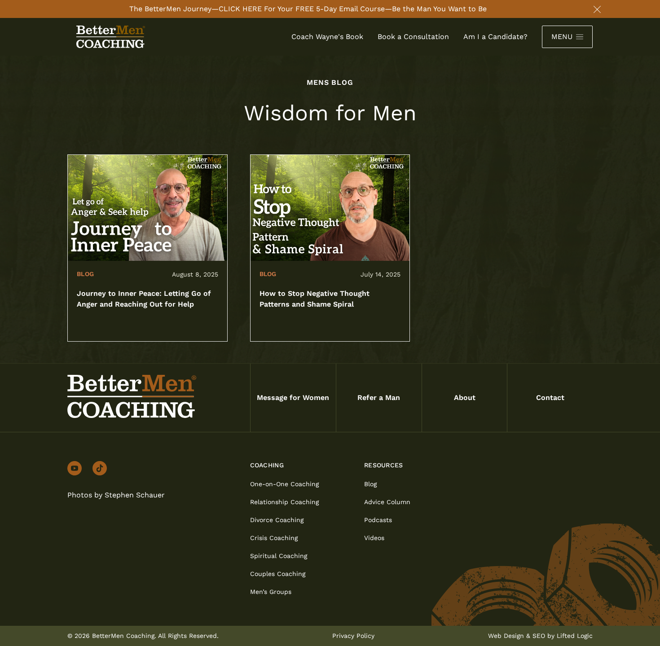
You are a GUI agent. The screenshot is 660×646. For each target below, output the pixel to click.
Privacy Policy (353, 635)
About (464, 397)
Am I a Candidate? (495, 36)
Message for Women (293, 397)
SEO (538, 635)
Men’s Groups (270, 591)
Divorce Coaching (277, 519)
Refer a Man (378, 397)
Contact (550, 397)
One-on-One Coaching (284, 484)
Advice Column (387, 501)
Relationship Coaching (284, 501)
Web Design (506, 635)
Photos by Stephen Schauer (116, 495)
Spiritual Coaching (278, 555)
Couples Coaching (277, 573)
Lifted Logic (575, 635)
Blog (370, 484)
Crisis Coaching (274, 537)
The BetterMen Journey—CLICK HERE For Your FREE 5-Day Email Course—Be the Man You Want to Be (308, 8)
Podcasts (378, 519)
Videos (374, 537)
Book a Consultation (413, 36)
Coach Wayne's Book (327, 36)
